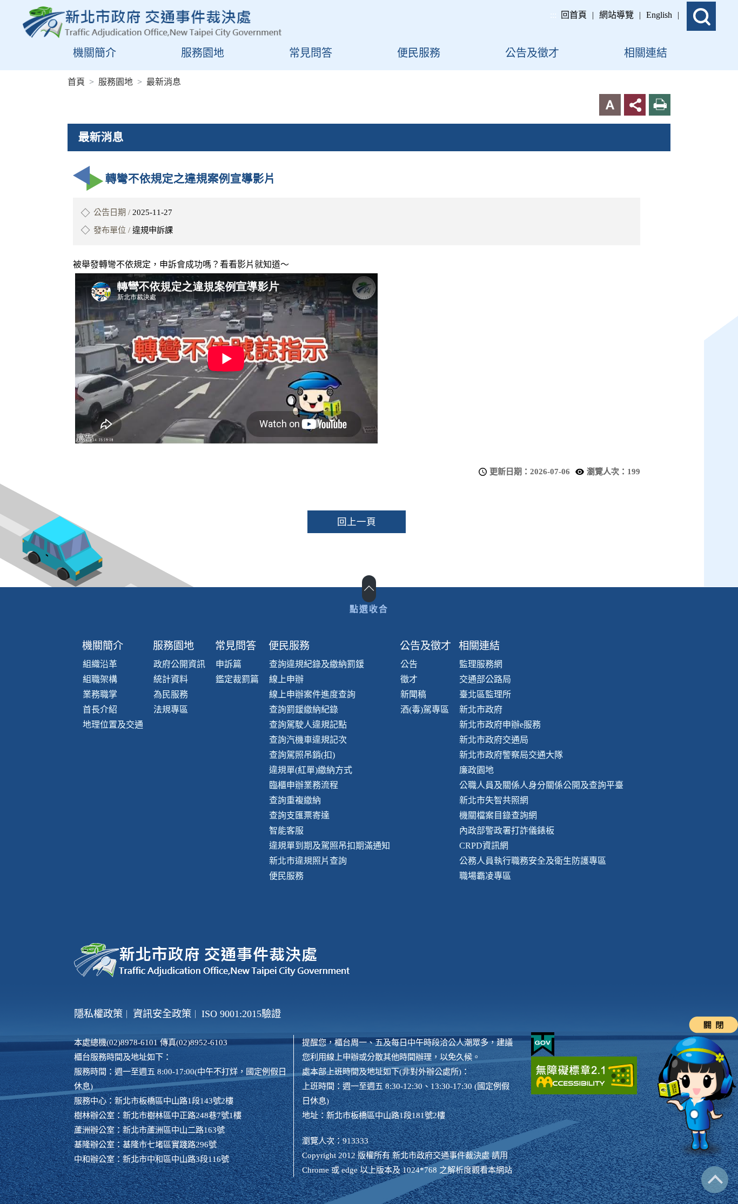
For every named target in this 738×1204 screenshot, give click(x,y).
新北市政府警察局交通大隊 (511, 754)
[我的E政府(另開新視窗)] (542, 1044)
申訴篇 (228, 664)
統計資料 (170, 679)
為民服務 (170, 694)
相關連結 (479, 645)
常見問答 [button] (310, 53)
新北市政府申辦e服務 (500, 724)
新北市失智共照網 (493, 800)
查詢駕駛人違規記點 (308, 724)
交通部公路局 (485, 679)
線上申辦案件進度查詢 (312, 694)
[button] (701, 16)
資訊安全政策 (162, 1013)
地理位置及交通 (113, 724)
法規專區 (170, 709)
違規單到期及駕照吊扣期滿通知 (329, 845)
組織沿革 (100, 664)
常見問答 (235, 645)
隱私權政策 (98, 1013)
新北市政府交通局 (493, 739)
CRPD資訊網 (483, 845)
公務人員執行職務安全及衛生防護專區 (532, 860)
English (659, 14)
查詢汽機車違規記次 (308, 739)
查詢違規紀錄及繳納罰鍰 (316, 664)
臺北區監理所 (485, 694)
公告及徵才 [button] (532, 53)
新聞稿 (413, 694)
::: (553, 14)
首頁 (76, 81)
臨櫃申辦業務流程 (303, 785)
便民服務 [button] (418, 53)
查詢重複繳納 (295, 800)
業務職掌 (100, 694)
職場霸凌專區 (485, 875)
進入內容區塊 (26, 6)
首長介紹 (100, 709)
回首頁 (574, 14)
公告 (409, 664)
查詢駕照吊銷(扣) (302, 754)
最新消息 (163, 81)
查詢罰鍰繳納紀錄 (303, 709)
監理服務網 (480, 664)
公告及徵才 (425, 645)
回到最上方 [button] (714, 1179)
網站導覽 (616, 14)
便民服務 (289, 645)
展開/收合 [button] (369, 588)
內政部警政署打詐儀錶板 (506, 830)
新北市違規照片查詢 (308, 860)
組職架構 (100, 679)
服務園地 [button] (202, 53)
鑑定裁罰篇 (237, 679)
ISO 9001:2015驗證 (241, 1013)
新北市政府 (480, 709)
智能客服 (286, 830)
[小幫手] (697, 1097)
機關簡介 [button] (94, 53)
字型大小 (610, 105)
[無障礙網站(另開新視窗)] (584, 1075)
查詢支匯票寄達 (299, 815)
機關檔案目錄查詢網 (498, 815)
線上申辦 (286, 679)
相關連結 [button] (645, 53)
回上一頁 (356, 521)
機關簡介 (102, 645)
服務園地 (115, 81)
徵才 (409, 679)
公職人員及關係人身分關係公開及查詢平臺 (541, 785)
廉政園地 (476, 770)
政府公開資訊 (179, 664)
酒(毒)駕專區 (424, 709)
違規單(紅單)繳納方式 (310, 770)
